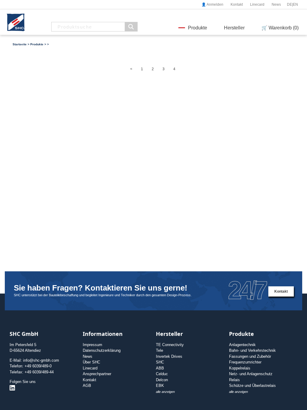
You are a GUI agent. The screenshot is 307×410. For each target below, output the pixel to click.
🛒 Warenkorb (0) (280, 27)
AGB (87, 385)
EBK (160, 385)
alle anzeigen (165, 391)
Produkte (197, 27)
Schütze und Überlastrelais (252, 385)
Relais (234, 380)
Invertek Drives (169, 356)
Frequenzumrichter (245, 362)
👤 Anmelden (212, 4)
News (276, 4)
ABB (160, 368)
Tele (159, 350)
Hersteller (234, 27)
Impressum (92, 344)
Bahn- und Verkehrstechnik (252, 350)
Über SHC (91, 362)
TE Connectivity (170, 344)
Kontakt (237, 4)
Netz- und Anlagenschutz (251, 374)
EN (295, 4)
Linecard (257, 4)
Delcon (162, 380)
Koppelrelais (239, 368)
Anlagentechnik (242, 344)
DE (289, 4)
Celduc (162, 374)
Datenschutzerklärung (102, 350)
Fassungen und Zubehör (250, 356)
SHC (160, 362)
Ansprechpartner (97, 374)
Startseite (20, 44)
